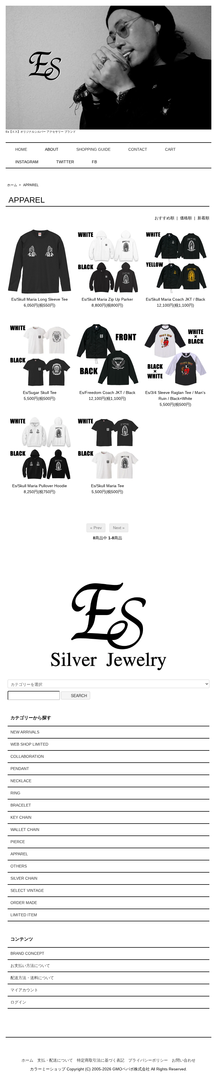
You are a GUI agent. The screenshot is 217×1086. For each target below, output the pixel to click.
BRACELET (20, 805)
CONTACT (137, 149)
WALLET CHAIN (24, 829)
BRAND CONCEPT (27, 953)
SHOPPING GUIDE (93, 149)
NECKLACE (20, 781)
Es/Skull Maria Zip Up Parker (107, 299)
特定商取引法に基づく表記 (100, 1060)
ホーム (12, 185)
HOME (21, 149)
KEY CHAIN (20, 817)
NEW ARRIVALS (24, 732)
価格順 (186, 218)
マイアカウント (24, 990)
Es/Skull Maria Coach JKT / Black (175, 299)
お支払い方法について (30, 965)
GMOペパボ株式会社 (131, 1069)
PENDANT (19, 768)
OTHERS (18, 866)
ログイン (18, 1002)
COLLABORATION (27, 756)
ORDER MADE (23, 902)
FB (94, 162)
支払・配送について (55, 1060)
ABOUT (51, 149)
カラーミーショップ (48, 1069)
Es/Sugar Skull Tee (40, 392)
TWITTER (65, 162)
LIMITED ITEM (23, 915)
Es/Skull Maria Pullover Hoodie (39, 485)
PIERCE (17, 841)
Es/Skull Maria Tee (107, 485)
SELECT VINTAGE (27, 890)
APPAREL (31, 185)
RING (15, 793)
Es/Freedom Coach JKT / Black (107, 392)
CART (170, 149)
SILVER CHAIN (23, 878)
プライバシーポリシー (148, 1060)
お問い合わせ (184, 1060)
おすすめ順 (164, 218)
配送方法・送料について (32, 977)
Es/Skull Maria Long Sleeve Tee (39, 299)
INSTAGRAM (26, 162)
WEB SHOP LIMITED (29, 744)
